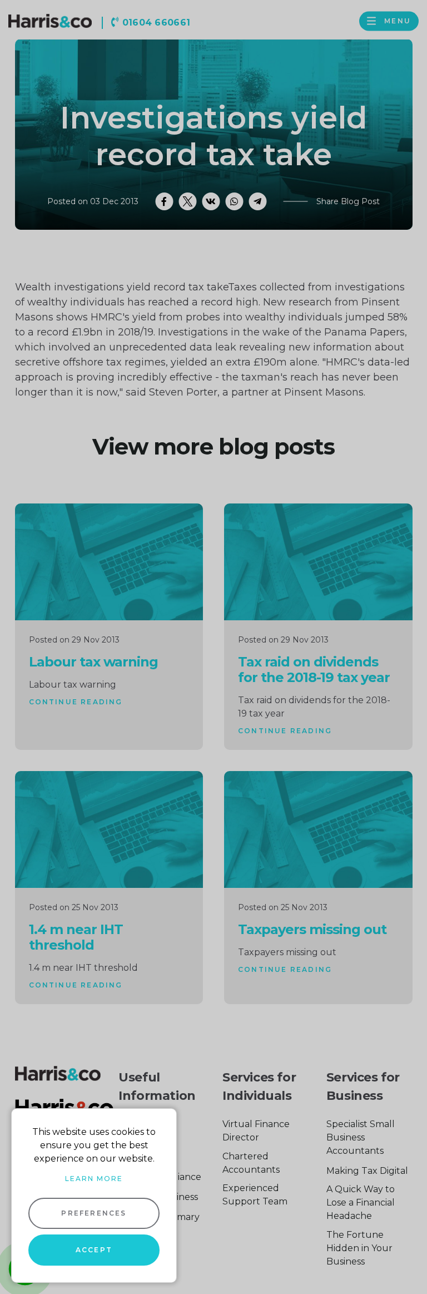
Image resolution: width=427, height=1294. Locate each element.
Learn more (94, 1178)
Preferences (93, 1213)
